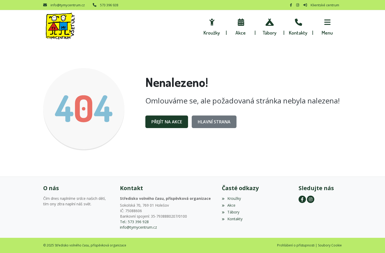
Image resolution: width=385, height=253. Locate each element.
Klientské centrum (325, 5)
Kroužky (234, 198)
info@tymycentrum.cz (68, 5)
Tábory (233, 212)
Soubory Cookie (330, 245)
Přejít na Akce (166, 122)
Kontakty (234, 218)
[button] (327, 26)
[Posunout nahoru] (373, 241)
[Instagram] (297, 5)
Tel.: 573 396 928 (134, 221)
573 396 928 (109, 5)
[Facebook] (291, 5)
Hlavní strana (214, 122)
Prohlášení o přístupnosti (296, 245)
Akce (231, 205)
